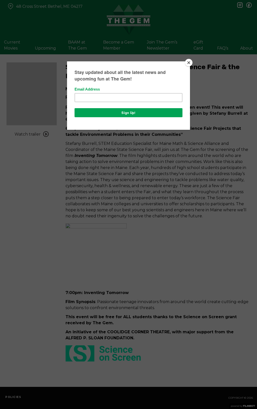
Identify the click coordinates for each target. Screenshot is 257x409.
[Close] (188, 62)
